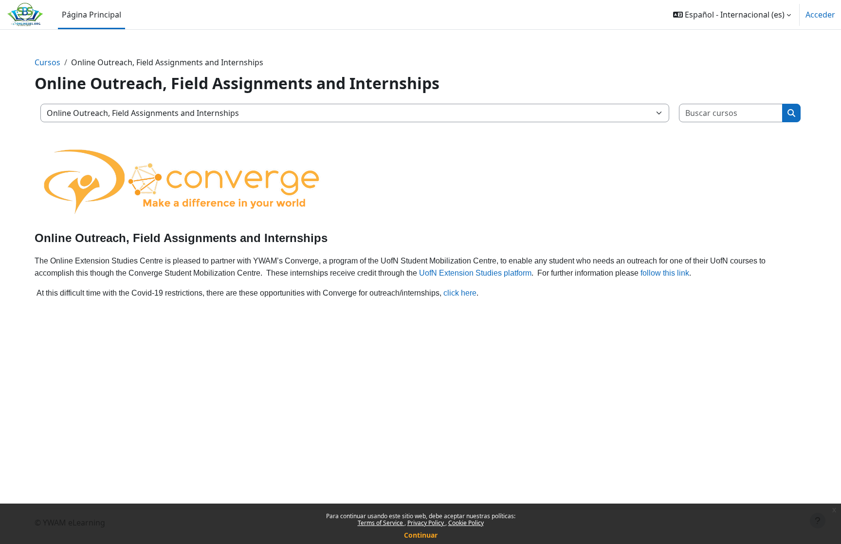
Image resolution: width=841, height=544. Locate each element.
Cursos (47, 62)
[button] (732, 14)
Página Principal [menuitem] (91, 14)
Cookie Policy (466, 523)
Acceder (820, 14)
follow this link (664, 273)
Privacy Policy (426, 523)
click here (459, 293)
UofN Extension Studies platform (475, 273)
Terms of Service (381, 523)
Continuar (421, 535)
